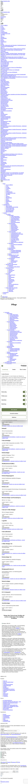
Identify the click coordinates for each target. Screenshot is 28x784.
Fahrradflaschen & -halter (12, 353)
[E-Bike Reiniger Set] (14, 541)
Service (4, 714)
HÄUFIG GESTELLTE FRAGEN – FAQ (12, 701)
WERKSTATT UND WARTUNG (10, 705)
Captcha (2, 731)
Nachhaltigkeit (6, 716)
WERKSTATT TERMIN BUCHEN (10, 706)
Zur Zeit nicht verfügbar (6, 610)
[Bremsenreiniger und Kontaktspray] (14, 495)
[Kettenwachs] (13, 484)
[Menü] (2, 2)
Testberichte (5, 720)
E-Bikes (19, 633)
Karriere (5, 683)
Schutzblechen (18, 652)
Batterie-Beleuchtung (15, 219)
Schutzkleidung (10, 356)
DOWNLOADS (6, 704)
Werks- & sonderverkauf (8, 682)
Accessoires (6, 312)
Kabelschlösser (14, 230)
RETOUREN (6, 708)
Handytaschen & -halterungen (17, 242)
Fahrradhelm (9, 341)
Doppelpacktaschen (15, 235)
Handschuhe (9, 347)
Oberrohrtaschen (14, 237)
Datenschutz (5, 693)
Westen (12, 259)
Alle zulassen (14, 409)
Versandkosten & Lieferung (8, 689)
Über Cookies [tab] (23, 369)
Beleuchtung (9, 313)
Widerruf (5, 691)
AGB (4, 692)
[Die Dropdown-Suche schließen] (17, 772)
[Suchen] (2, 8)
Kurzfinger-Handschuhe (16, 250)
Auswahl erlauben (14, 413)
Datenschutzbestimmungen (11, 736)
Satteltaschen (13, 241)
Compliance (5, 696)
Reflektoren (13, 221)
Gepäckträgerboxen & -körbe (17, 234)
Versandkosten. (23, 765)
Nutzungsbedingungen (16, 734)
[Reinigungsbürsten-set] (14, 566)
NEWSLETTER (6, 721)
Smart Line (9, 361)
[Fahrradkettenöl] (12, 529)
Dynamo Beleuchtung (15, 217)
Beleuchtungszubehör (15, 222)
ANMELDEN (3, 746)
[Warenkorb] (2, 10)
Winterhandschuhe (15, 252)
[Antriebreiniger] (14, 600)
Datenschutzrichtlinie (5, 734)
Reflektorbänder (14, 260)
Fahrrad (17, 628)
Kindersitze (9, 363)
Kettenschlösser (14, 228)
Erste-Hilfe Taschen (15, 239)
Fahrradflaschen (14, 256)
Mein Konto (4, 296)
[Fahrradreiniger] (14, 438)
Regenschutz (13, 262)
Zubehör (12, 246)
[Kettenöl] (12, 425)
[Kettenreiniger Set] (14, 554)
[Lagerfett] (12, 518)
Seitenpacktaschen (14, 236)
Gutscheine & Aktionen (8, 684)
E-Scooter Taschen (15, 238)
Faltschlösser (13, 224)
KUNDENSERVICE (7, 700)
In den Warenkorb (5, 424)
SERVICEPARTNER (7, 707)
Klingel (8, 352)
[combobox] (7, 772)
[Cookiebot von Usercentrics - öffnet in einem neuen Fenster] (21, 366)
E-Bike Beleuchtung (15, 216)
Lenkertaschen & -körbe (16, 232)
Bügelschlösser (14, 225)
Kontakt (4, 686)
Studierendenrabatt (7, 685)
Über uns (5, 680)
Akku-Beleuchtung (15, 218)
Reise (4, 718)
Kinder (12, 245)
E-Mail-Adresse (4, 730)
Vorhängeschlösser (15, 229)
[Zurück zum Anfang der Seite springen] (2, 774)
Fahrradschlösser (10, 321)
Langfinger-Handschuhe (16, 251)
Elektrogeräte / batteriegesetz (9, 690)
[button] (4, 183)
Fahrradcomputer (10, 346)
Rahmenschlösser (14, 227)
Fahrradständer (7, 652)
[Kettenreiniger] (14, 450)
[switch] (25, 396)
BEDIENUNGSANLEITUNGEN (10, 702)
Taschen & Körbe (10, 329)
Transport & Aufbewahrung (10, 362)
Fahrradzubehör (6, 717)
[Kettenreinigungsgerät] (14, 473)
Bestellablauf (5, 687)
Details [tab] (14, 369)
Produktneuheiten (6, 715)
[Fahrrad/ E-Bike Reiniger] (14, 507)
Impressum (5, 694)
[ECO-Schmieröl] (13, 589)
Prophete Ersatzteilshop (8, 709)
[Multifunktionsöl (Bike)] (14, 461)
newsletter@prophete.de (18, 742)
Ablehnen (14, 417)
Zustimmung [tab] (5, 369)
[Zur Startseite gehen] (5, 1)
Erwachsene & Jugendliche (16, 244)
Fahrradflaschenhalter (15, 257)
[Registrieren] (1, 6)
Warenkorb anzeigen (5, 781)
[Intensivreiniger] (14, 578)
